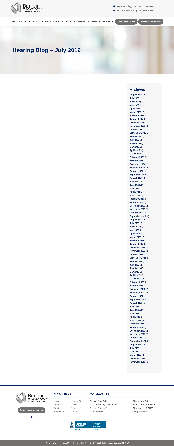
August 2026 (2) (137, 95)
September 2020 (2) (139, 341)
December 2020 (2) (139, 331)
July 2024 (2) (136, 181)
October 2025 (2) (138, 129)
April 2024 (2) (136, 192)
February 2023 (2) (138, 240)
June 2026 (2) (136, 101)
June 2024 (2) (136, 185)
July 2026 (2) (136, 98)
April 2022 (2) (136, 275)
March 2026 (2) (137, 112)
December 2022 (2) (139, 247)
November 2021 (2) (139, 292)
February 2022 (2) (138, 282)
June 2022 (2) (136, 268)
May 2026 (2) (136, 105)
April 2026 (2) (136, 108)
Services (36, 21)
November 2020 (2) (139, 334)
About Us (23, 21)
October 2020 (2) (138, 337)
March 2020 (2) (137, 355)
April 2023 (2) (136, 233)
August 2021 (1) (137, 303)
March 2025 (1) (137, 154)
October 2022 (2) (138, 254)
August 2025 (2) (137, 136)
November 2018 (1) (139, 362)
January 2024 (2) (138, 202)
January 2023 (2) (138, 244)
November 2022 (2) (139, 251)
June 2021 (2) (136, 310)
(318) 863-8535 (145, 10)
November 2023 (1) (139, 209)
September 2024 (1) (139, 174)
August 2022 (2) (137, 261)
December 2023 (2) (139, 206)
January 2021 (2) (138, 327)
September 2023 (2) (139, 216)
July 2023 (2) (136, 223)
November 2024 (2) (139, 167)
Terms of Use (66, 443)
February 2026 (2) (138, 115)
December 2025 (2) (139, 122)
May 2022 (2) (136, 272)
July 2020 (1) (136, 348)
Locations (106, 21)
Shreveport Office (142, 401)
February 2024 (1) (138, 199)
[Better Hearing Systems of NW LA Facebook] (31, 417)
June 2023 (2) (136, 226)
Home (14, 21)
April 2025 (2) (136, 150)
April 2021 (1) (136, 317)
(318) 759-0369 (146, 6)
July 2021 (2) (136, 306)
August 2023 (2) (137, 220)
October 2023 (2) (138, 213)
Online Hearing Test (126, 22)
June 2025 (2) (136, 143)
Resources (93, 21)
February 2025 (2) (138, 157)
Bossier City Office (99, 401)
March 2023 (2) (137, 237)
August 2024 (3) (137, 178)
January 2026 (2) (138, 119)
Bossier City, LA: (126, 6)
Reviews (81, 21)
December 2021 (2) (139, 289)
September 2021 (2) (139, 299)
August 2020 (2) (137, 344)
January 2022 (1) (138, 285)
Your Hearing (51, 21)
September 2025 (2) (139, 133)
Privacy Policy (51, 443)
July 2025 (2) (136, 140)
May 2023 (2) (136, 230)
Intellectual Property (84, 443)
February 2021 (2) (138, 324)
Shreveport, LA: (126, 10)
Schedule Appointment (151, 22)
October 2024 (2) (138, 171)
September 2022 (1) (139, 258)
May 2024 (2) (136, 188)
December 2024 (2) (139, 164)
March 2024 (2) (137, 195)
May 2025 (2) (136, 147)
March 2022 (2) (137, 279)
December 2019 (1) (139, 358)
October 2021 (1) (138, 296)
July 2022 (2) (136, 265)
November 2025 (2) (139, 126)
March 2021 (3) (137, 320)
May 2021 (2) (136, 313)
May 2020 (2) (136, 351)
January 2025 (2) (138, 161)
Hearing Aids (67, 21)
